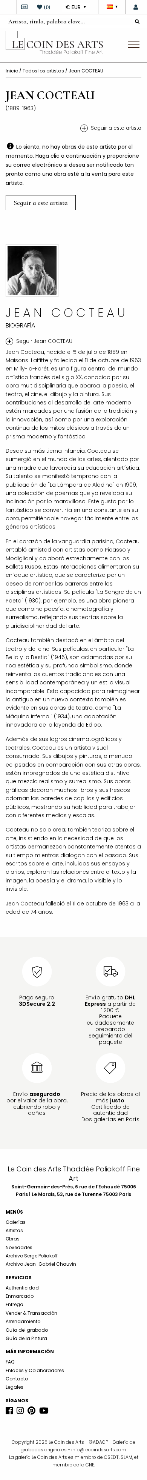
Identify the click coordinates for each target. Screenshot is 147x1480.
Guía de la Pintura (26, 1338)
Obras (13, 1239)
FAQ (10, 1362)
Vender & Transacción (31, 1313)
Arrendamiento (23, 1321)
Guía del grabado (27, 1330)
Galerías (16, 1222)
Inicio (12, 71)
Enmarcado (20, 1296)
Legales (14, 1387)
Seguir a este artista (41, 202)
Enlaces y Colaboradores (35, 1370)
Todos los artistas (44, 71)
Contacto (17, 1378)
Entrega (14, 1304)
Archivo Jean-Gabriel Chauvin (41, 1264)
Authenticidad (22, 1288)
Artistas (14, 1230)
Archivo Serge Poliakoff (32, 1256)
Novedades (19, 1247)
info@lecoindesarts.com (98, 1449)
